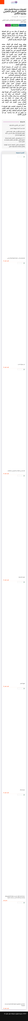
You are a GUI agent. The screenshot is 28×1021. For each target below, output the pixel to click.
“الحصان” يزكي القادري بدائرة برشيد (17, 125)
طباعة (8, 25)
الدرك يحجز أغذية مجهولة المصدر (17, 128)
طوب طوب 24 (22, 16)
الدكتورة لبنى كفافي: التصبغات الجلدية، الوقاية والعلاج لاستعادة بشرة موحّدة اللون (14, 145)
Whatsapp (15, 25)
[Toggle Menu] (2, 2)
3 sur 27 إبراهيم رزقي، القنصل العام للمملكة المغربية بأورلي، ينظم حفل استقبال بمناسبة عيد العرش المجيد (14, 139)
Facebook (23, 25)
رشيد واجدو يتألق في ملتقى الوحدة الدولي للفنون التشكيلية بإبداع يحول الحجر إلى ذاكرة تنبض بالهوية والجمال (15, 133)
